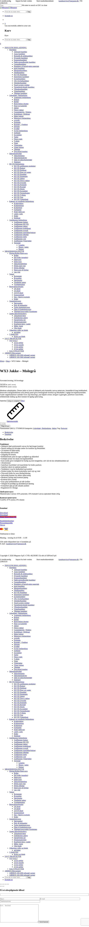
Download (4, 513)
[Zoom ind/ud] (1, 884)
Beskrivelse (9, 432)
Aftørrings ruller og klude (18, 848)
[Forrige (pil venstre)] (1, 886)
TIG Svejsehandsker (21, 599)
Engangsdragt (19, 813)
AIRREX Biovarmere (13, 871)
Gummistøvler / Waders (22, 630)
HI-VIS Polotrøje (20, 703)
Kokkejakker (18, 721)
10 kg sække (18, 861)
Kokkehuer (18, 725)
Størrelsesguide (12, 421)
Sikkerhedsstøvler (20, 676)
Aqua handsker (19, 572)
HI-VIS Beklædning (16, 682)
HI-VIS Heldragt (20, 688)
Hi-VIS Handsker (20, 592)
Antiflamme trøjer (20, 755)
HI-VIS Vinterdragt (21, 717)
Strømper (17, 680)
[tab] (47, 432)
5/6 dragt (17, 807)
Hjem (2, 361)
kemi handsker (19, 586)
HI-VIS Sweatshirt (21, 709)
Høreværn (17, 777)
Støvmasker (18, 821)
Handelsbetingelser (7, 521)
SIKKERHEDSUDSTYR (14, 769)
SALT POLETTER (16, 869)
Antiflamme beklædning (18, 738)
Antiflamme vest (20, 757)
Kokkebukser (19, 723)
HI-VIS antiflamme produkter (25, 684)
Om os (2, 525)
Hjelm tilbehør (19, 786)
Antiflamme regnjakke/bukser (25, 750)
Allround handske (20, 570)
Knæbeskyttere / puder (22, 842)
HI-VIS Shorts (19, 707)
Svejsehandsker (19, 597)
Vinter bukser (19, 665)
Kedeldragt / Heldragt (22, 632)
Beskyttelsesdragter (16, 804)
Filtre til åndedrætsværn (22, 827)
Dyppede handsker (21, 576)
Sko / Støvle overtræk (22, 815)
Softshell (17, 651)
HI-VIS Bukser (19, 686)
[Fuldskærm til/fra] (3, 884)
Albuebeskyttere (20, 834)
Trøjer (16, 655)
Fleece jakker (19, 628)
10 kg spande (19, 863)
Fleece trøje (18, 657)
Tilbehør (17, 667)
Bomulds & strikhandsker (23, 574)
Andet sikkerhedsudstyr (18, 831)
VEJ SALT (13, 858)
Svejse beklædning (21, 649)
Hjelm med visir (20, 784)
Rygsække (18, 796)
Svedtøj (16, 647)
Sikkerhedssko (19, 674)
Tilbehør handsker (20, 611)
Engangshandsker (20, 578)
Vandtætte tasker (20, 800)
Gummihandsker (20, 582)
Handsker (12, 568)
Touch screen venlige (21, 603)
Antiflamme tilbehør (21, 752)
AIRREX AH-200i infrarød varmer (22, 873)
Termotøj (17, 761)
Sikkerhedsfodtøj (15, 671)
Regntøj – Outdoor (21, 642)
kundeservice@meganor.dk (69, 1)
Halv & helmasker (20, 823)
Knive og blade (19, 854)
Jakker (54, 428)
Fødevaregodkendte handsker (24, 580)
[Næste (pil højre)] (3, 886)
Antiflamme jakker (21, 744)
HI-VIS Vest (18, 715)
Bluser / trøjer (24, 765)
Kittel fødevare (19, 730)
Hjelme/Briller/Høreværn (18, 771)
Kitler (16, 734)
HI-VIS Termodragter (22, 711)
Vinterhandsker (19, 609)
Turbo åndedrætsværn (22, 825)
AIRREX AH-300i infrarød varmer (22, 875)
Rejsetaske (18, 794)
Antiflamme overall (21, 748)
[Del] (5, 884)
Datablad (8, 434)
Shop (8, 361)
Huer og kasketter (20, 624)
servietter (17, 850)
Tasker (11, 792)
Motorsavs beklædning (22, 636)
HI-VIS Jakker (19, 696)
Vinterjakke (18, 663)
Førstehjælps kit (19, 838)
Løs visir (17, 790)
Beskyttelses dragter (21, 622)
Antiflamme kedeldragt (22, 746)
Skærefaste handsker (21, 595)
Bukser (16, 617)
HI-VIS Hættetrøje (21, 694)
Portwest (64, 428)
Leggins (21, 763)
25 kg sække (18, 867)
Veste (16, 661)
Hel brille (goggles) (21, 775)
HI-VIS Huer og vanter (22, 690)
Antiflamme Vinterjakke (23, 759)
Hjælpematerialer (20, 840)
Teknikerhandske (20, 601)
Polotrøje (17, 640)
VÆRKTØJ (13, 852)
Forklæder (17, 728)
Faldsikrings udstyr (21, 836)
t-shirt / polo (18, 732)
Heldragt (17, 736)
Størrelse (3, 401)
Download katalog (20, 669)
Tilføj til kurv (5, 426)
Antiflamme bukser (21, 740)
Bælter (16, 620)
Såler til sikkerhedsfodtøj (23, 678)
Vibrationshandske (20, 607)
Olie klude (18, 846)
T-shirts (16, 659)
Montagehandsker (20, 588)
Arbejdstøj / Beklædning (42, 428)
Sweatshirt (18, 653)
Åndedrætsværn (15, 819)
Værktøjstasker (19, 802)
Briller (16, 773)
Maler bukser (19, 634)
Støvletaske (18, 798)
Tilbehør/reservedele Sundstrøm (25, 829)
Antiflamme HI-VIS (21, 742)
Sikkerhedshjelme (20, 782)
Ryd (22, 401)
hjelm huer (18, 780)
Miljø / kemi (18, 844)
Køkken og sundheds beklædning (21, 719)
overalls (17, 638)
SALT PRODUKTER (13, 856)
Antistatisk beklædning (22, 615)
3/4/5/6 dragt (18, 811)
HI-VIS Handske (20, 692)
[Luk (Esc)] (8, 884)
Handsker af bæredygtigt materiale (26, 584)
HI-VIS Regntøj (20, 705)
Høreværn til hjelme (21, 788)
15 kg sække (18, 865)
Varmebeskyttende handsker (24, 605)
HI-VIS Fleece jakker (22, 698)
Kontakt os (9, 880)
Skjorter (17, 644)
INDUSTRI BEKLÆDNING (16, 565)
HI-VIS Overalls (20, 701)
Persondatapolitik (6, 523)
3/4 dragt (17, 809)
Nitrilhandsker (19, 590)
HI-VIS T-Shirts (20, 713)
